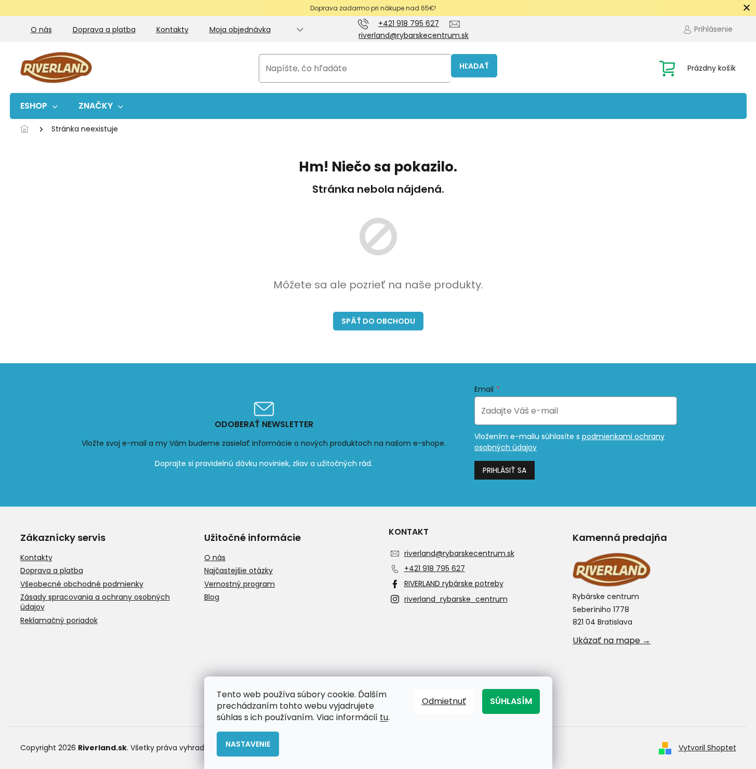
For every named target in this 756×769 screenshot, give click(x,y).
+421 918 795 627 (434, 568)
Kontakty (172, 29)
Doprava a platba (104, 29)
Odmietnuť (444, 701)
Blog (211, 597)
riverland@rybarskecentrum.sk (459, 553)
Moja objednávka (240, 29)
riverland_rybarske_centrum (456, 599)
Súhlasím (511, 701)
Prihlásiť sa (504, 470)
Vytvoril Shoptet (707, 748)
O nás (41, 29)
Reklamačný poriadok (59, 621)
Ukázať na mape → (612, 640)
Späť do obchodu (378, 321)
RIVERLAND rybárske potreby (453, 583)
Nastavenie (248, 744)
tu (384, 717)
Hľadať (474, 66)
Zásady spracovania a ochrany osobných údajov (95, 602)
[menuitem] (39, 106)
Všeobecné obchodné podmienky (81, 584)
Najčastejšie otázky (238, 571)
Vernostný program (239, 584)
